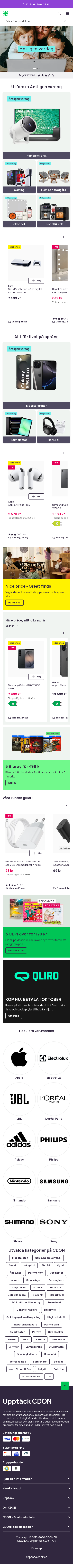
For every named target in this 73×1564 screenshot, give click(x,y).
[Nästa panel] (63, 237)
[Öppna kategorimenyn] (67, 13)
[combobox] (36, 21)
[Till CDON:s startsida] (5, 13)
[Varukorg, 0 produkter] (59, 13)
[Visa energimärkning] (57, 523)
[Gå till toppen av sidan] (65, 1386)
